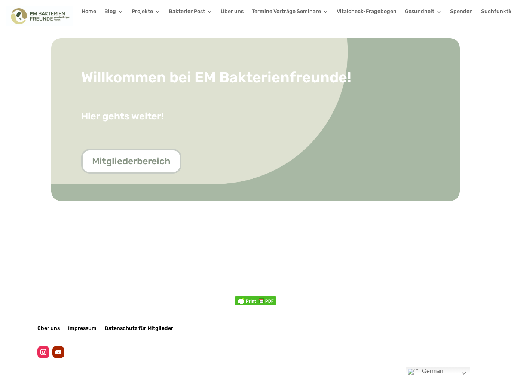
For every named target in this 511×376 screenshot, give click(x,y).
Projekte (142, 12)
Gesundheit (419, 12)
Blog (110, 12)
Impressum (82, 328)
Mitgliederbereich (131, 161)
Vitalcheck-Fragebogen (367, 12)
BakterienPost (187, 12)
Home (89, 12)
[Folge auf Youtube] (58, 352)
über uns (48, 328)
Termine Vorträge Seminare (286, 12)
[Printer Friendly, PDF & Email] (255, 300)
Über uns (232, 12)
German (431, 371)
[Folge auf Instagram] (43, 352)
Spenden (461, 12)
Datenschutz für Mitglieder (139, 328)
